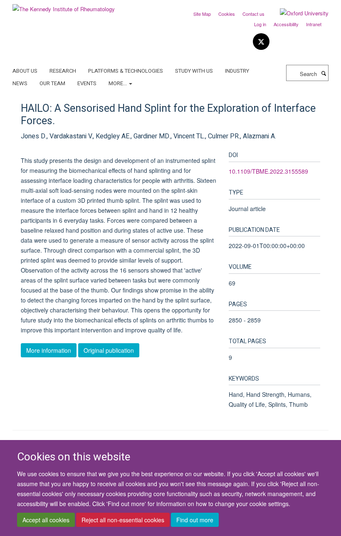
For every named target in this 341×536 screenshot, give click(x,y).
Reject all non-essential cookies (123, 520)
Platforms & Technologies (125, 71)
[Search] (323, 73)
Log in (260, 24)
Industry (237, 71)
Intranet (313, 24)
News (19, 83)
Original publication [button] (109, 350)
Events (86, 83)
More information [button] (48, 350)
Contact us (253, 13)
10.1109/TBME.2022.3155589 (268, 171)
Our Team (52, 83)
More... (118, 83)
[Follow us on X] (261, 42)
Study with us (194, 71)
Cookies (226, 13)
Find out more (194, 520)
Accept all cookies (45, 520)
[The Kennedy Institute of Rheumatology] (63, 6)
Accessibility (286, 24)
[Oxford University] (298, 13)
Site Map (202, 13)
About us (24, 71)
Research (62, 71)
